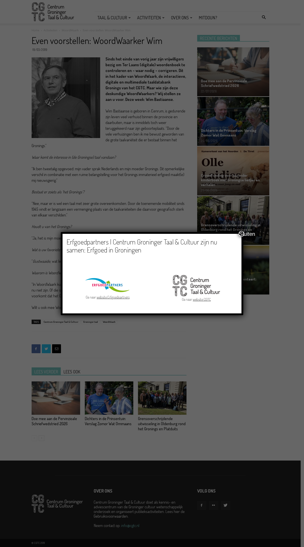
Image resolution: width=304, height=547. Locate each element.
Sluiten (241, 234)
